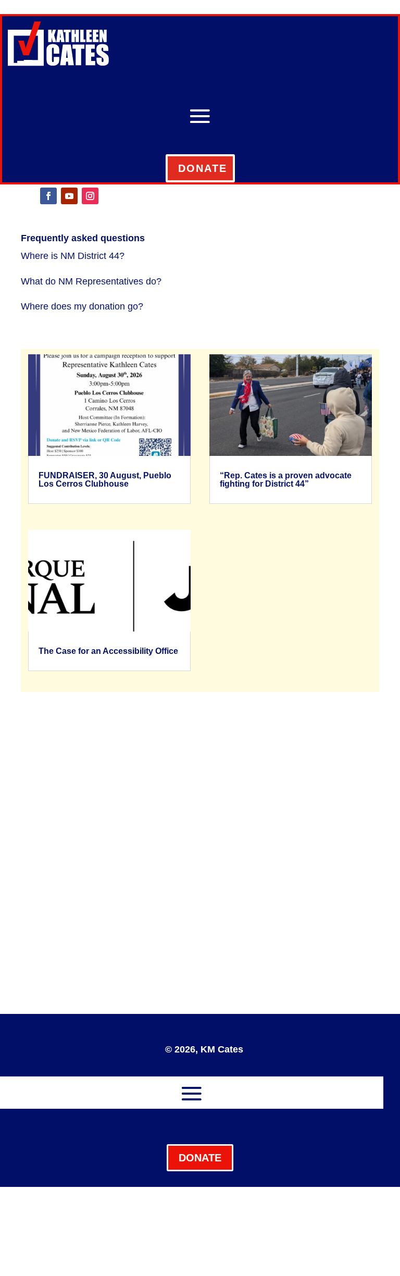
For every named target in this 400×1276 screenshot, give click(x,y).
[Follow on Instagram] (90, 196)
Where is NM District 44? (72, 256)
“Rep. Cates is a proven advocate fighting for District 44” (286, 479)
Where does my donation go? (82, 306)
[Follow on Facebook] (48, 196)
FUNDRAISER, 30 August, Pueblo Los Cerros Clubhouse (105, 479)
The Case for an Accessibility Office (108, 651)
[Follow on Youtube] (69, 196)
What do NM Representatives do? (91, 281)
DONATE (202, 168)
